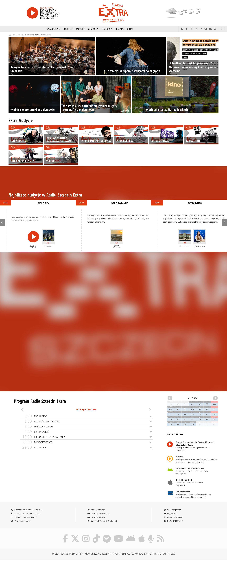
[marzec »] (214, 398)
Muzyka (80, 28)
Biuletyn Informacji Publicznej (103, 521)
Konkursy (92, 28)
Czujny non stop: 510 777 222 (27, 513)
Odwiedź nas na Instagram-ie (196, 29)
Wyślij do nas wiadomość (210, 29)
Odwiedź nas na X (191, 29)
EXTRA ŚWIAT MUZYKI (41, 421)
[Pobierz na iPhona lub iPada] (141, 535)
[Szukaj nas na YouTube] (118, 535)
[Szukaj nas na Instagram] (86, 535)
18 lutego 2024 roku (86, 409)
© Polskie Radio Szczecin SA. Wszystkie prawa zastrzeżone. (76, 553)
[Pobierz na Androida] (131, 535)
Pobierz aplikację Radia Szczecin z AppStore (189, 483)
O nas (130, 28)
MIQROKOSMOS (37, 442)
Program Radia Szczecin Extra (39, 35)
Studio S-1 (106, 28)
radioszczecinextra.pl (99, 513)
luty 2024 (192, 398)
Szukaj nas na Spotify (205, 29)
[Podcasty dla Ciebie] (150, 535)
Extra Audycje (21, 120)
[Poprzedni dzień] (33, 409)
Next (224, 222)
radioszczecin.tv (97, 517)
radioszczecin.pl (97, 509)
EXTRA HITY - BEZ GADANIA (43, 436)
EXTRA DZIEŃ (36, 431)
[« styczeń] (171, 398)
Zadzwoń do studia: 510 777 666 (28, 509)
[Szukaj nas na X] (75, 535)
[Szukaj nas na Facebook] (65, 535)
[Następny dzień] (139, 409)
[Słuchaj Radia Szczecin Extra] (32, 13)
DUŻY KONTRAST (175, 521)
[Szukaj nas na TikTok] (96, 535)
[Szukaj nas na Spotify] (106, 535)
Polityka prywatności (140, 553)
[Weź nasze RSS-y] (160, 535)
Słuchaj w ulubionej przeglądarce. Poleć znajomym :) (195, 446)
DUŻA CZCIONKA (174, 517)
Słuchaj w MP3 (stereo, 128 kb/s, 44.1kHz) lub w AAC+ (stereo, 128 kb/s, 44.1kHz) (196, 459)
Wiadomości (54, 28)
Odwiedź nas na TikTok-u (201, 29)
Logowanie (172, 513)
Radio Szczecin (18, 35)
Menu (223, 29)
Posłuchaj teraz (174, 509)
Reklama (119, 28)
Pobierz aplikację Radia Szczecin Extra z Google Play (192, 471)
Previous (2, 222)
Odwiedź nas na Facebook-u (186, 29)
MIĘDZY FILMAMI (39, 426)
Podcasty (68, 28)
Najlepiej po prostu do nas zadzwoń (182, 29)
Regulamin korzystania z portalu (116, 553)
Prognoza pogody (22, 521)
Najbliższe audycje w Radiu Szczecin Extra (45, 195)
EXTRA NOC (35, 416)
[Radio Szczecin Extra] (113, 13)
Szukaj (215, 29)
